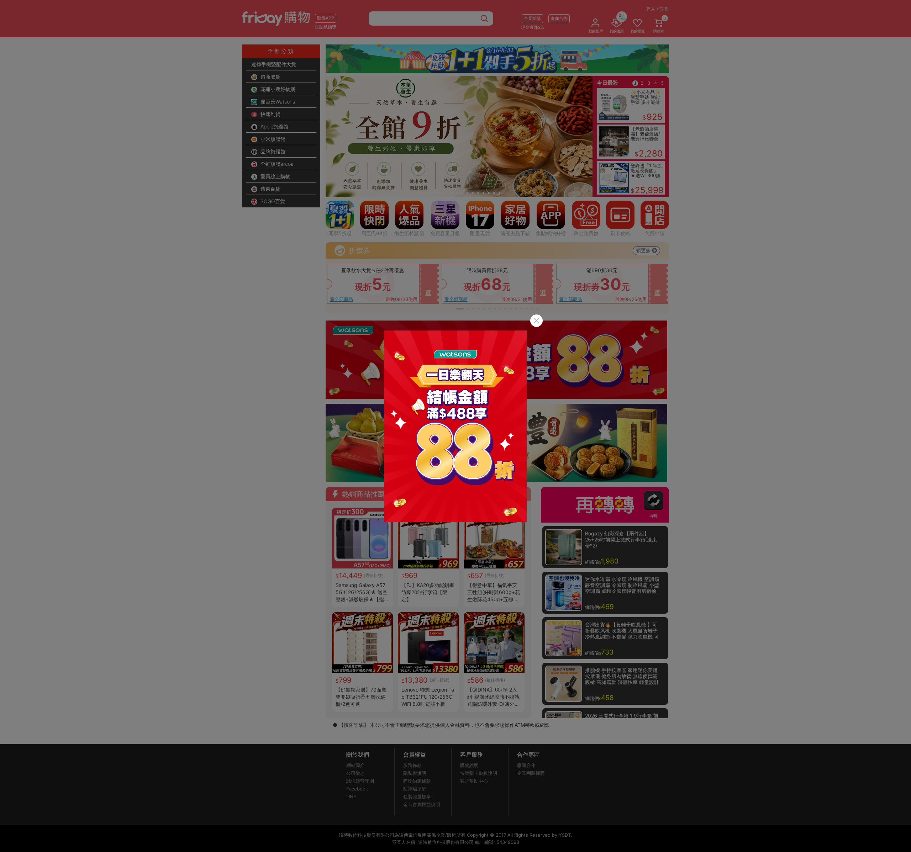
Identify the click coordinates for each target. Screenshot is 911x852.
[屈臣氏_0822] (455, 426)
